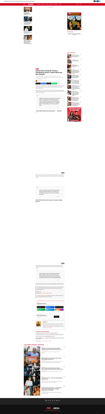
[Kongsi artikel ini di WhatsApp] (99, 1)
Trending (38, 4)
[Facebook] (46, 400)
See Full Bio (50, 327)
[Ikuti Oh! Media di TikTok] (77, 4)
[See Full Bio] (52, 327)
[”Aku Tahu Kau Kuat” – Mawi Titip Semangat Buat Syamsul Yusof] (28, 30)
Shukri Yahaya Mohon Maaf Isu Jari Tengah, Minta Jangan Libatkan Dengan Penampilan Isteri (28, 23)
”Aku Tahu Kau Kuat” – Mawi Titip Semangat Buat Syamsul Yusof (28, 32)
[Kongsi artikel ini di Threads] (94, 1)
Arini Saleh (43, 391)
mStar (43, 90)
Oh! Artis (42, 4)
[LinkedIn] (59, 400)
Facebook (44, 293)
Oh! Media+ (60, 4)
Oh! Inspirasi (55, 4)
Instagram (50, 293)
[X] (54, 400)
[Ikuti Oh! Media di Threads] (76, 4)
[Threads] (52, 400)
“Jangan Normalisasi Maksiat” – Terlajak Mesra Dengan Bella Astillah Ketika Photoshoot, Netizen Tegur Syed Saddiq (28, 42)
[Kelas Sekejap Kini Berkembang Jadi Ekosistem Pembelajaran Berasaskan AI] (28, 11)
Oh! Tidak (46, 4)
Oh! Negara (50, 4)
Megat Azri (43, 350)
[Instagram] (48, 400)
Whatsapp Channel (44, 295)
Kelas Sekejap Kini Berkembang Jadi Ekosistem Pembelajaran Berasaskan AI (27, 13)
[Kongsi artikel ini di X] (98, 1)
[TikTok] (50, 400)
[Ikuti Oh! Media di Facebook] (78, 4)
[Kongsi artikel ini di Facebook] (96, 1)
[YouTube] (57, 400)
